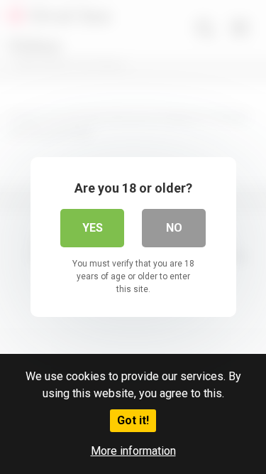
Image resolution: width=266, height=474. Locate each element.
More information (133, 451)
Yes (92, 228)
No (174, 228)
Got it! (133, 420)
